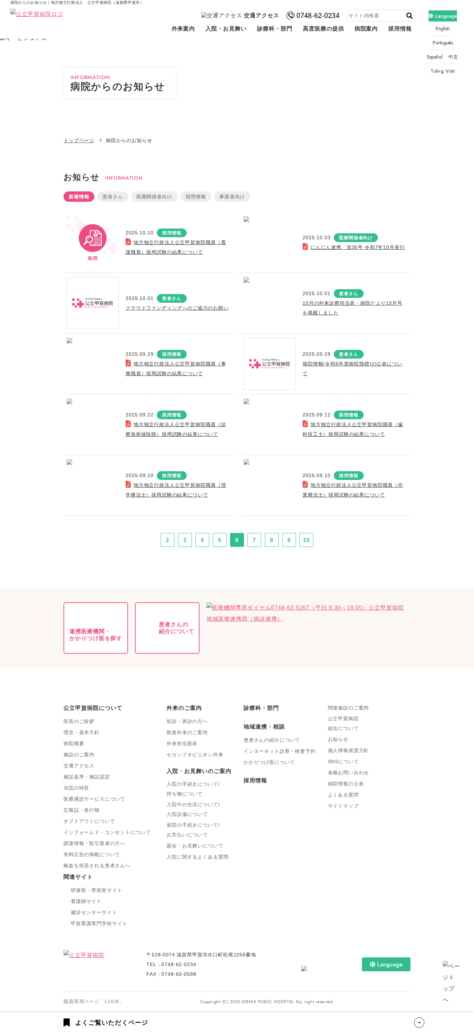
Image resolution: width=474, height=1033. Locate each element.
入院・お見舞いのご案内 (199, 771)
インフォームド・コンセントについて (107, 832)
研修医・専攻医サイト (96, 890)
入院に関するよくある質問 (197, 857)
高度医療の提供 (323, 29)
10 (306, 540)
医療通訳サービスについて (94, 799)
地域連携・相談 (264, 727)
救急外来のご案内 (187, 732)
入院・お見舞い (226, 29)
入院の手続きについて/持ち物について (193, 789)
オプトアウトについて (89, 821)
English (443, 28)
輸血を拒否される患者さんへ (97, 865)
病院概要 (74, 743)
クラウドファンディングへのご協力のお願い (177, 308)
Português (443, 42)
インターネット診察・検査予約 (280, 751)
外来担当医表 (182, 743)
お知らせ (338, 739)
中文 (453, 56)
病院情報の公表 (346, 783)
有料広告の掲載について (92, 854)
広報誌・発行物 (82, 810)
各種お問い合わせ (348, 772)
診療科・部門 (275, 29)
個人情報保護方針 (348, 750)
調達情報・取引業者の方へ (94, 843)
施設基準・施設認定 (87, 777)
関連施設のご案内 (348, 708)
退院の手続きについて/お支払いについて (193, 829)
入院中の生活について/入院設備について (193, 809)
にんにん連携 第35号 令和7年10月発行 (358, 247)
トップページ (79, 140)
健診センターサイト (94, 912)
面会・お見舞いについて (195, 846)
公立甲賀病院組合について (343, 723)
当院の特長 (76, 788)
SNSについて (343, 761)
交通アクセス (261, 15)
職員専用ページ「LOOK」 (94, 1001)
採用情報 (400, 29)
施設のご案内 (79, 754)
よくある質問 (343, 795)
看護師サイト (86, 901)
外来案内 (183, 29)
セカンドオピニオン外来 (195, 754)
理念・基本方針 (82, 732)
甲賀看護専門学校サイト (99, 923)
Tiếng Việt (443, 71)
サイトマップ (343, 806)
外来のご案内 (184, 708)
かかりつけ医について (269, 762)
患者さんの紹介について (272, 740)
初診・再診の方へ (187, 721)
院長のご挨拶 (79, 721)
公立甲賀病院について (93, 708)
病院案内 (366, 29)
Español (434, 56)
